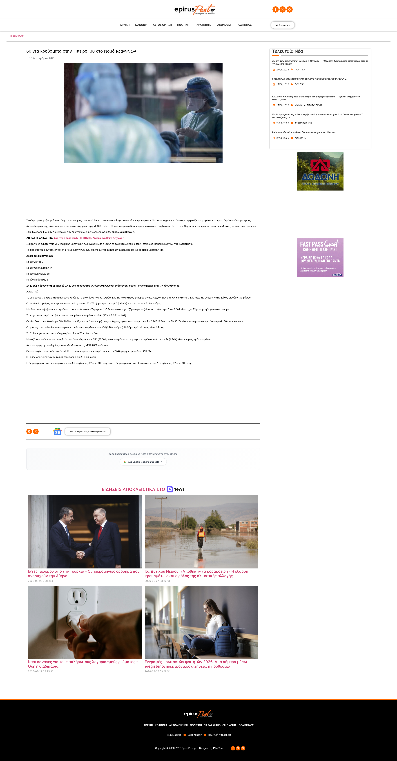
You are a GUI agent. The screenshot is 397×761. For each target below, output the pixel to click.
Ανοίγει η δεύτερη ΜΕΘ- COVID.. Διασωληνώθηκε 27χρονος (89, 238)
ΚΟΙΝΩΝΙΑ (141, 25)
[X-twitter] (282, 9)
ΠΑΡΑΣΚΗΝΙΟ (203, 25)
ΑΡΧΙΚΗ (125, 25)
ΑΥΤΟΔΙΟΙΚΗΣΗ (162, 25)
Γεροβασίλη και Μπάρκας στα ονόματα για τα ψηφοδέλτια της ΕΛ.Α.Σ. (309, 78)
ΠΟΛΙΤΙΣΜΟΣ (244, 25)
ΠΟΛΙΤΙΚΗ (183, 25)
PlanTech (218, 748)
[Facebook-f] (275, 9)
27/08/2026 (282, 69)
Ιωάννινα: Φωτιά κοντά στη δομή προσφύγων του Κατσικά (303, 132)
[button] (29, 431)
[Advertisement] (143, 190)
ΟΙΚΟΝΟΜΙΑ (224, 25)
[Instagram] (289, 9)
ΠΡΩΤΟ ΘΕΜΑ (17, 36)
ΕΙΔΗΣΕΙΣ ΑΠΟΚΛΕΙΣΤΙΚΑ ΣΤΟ (134, 489)
